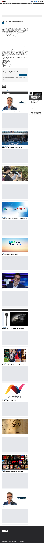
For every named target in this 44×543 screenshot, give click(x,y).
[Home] (2, 3)
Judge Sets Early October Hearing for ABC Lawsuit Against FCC (35, 109)
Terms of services (13, 77)
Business (4, 87)
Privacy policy (24, 534)
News (5, 3)
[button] (41, 1)
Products (12, 3)
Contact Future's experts (15, 534)
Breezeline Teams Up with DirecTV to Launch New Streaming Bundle (35, 101)
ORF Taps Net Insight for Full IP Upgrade (36, 105)
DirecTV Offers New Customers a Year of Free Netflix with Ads (36, 113)
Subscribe (27, 3)
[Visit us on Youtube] (35, 1)
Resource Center (21, 3)
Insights (8, 3)
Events (17, 3)
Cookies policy (34, 534)
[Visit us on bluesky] (36, 1)
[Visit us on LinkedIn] (34, 1)
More (31, 3)
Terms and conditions (5, 534)
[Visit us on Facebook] (31, 1)
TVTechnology (8, 22)
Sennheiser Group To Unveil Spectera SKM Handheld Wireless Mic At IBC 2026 (35, 97)
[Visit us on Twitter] (32, 1)
